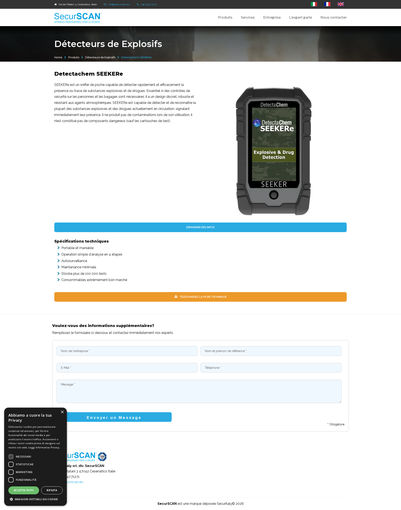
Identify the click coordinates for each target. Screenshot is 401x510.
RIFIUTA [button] (52, 490)
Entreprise (272, 17)
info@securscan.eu (68, 482)
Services (248, 17)
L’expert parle (300, 17)
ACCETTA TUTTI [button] (24, 490)
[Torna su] (390, 495)
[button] (35, 499)
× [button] (62, 412)
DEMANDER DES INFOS (200, 227)
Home (58, 57)
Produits (73, 57)
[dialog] (35, 457)
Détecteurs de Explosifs (100, 57)
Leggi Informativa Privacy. (44, 447)
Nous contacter (333, 17)
